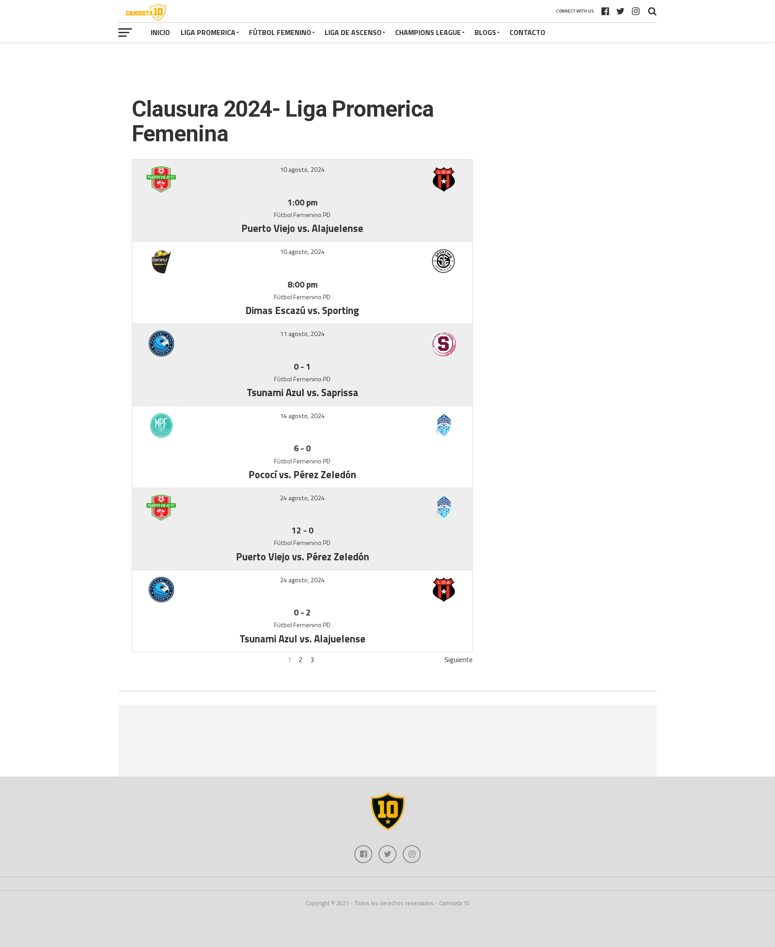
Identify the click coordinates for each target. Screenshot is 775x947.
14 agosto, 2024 (302, 416)
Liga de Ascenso (353, 32)
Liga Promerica (208, 32)
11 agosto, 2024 (302, 334)
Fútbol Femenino (280, 32)
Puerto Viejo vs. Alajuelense (302, 228)
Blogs (485, 32)
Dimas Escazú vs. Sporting (302, 310)
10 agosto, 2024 (302, 170)
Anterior (144, 659)
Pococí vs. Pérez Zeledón (302, 474)
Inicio (160, 32)
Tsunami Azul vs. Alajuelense (302, 638)
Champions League (428, 32)
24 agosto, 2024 (302, 498)
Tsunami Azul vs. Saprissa (302, 392)
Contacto (527, 32)
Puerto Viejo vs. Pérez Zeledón (302, 556)
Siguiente (458, 659)
